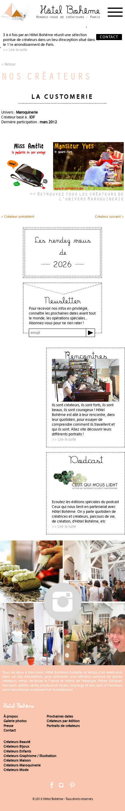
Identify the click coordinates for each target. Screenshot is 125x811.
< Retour (8, 64)
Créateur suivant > (109, 217)
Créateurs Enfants (17, 751)
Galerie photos (15, 721)
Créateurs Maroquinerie (22, 765)
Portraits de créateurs (63, 726)
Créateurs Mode (16, 770)
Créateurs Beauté (17, 742)
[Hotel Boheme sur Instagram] (62, 662)
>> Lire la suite (15, 49)
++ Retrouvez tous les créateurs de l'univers (77, 196)
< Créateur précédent (17, 217)
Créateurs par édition (63, 721)
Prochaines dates (60, 716)
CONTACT (109, 37)
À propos (11, 716)
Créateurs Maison (17, 760)
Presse (8, 726)
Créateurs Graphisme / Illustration (30, 756)
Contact (10, 730)
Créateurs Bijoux (16, 746)
